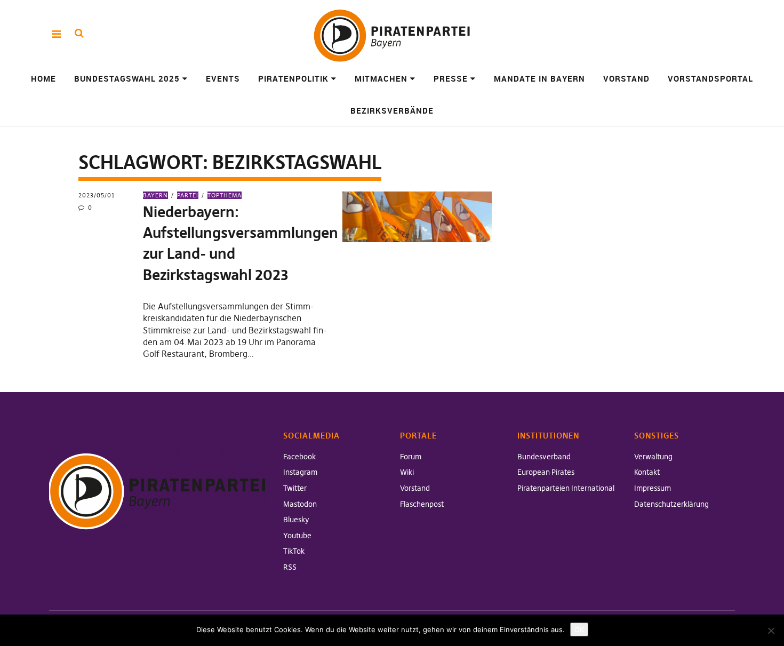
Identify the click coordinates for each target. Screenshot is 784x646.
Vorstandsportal (710, 78)
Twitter (295, 488)
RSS (290, 567)
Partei (187, 195)
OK (579, 629)
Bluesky (296, 519)
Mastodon (300, 504)
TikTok (294, 551)
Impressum (652, 488)
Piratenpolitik (293, 78)
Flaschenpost (422, 504)
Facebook (299, 456)
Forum (410, 456)
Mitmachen (381, 78)
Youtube (297, 535)
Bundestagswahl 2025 (127, 78)
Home (43, 78)
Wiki (407, 472)
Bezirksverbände (392, 110)
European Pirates (545, 472)
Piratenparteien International (565, 488)
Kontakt (647, 472)
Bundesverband (544, 456)
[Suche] (79, 33)
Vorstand (626, 78)
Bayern (155, 195)
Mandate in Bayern (539, 78)
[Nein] (770, 630)
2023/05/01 (96, 195)
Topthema (224, 195)
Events (223, 78)
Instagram (300, 472)
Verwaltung (653, 456)
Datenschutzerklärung (671, 504)
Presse (451, 78)
